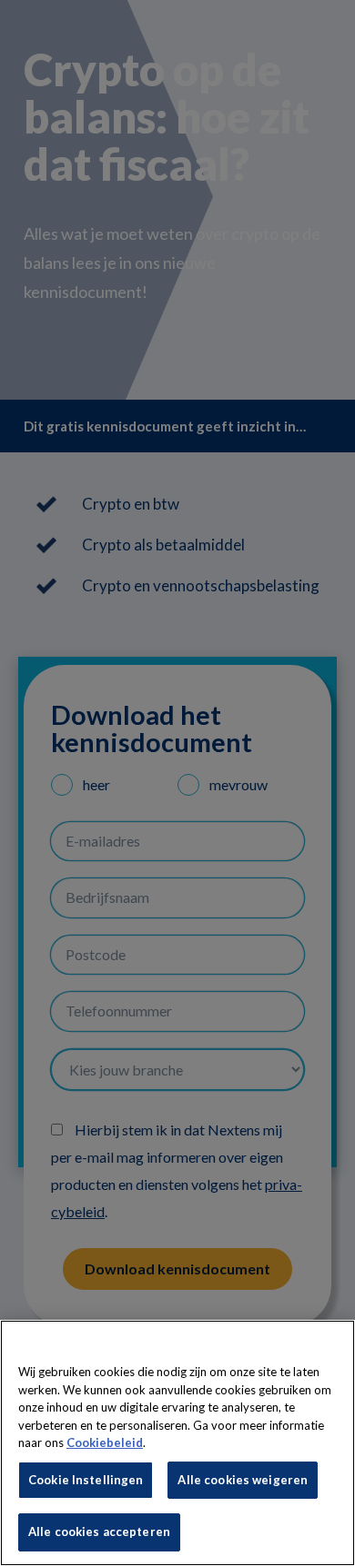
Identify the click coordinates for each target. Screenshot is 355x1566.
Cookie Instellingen (85, 1479)
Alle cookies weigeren (243, 1479)
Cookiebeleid (104, 1442)
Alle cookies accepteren (99, 1531)
